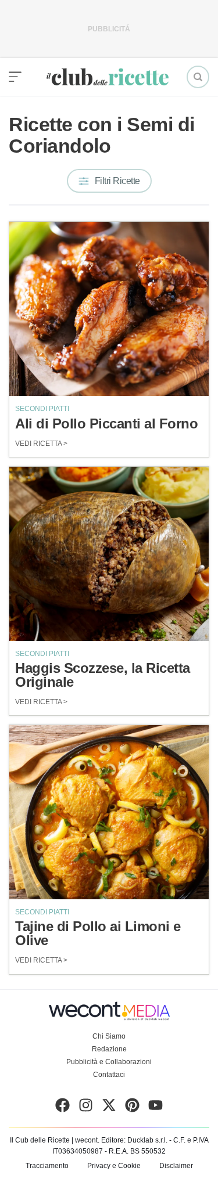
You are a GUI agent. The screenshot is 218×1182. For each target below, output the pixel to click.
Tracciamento (47, 1166)
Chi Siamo (109, 1036)
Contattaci (109, 1075)
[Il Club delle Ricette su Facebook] (62, 1108)
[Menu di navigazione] (15, 77)
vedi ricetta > (41, 443)
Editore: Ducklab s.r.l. (134, 1140)
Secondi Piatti (42, 409)
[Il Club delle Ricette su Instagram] (85, 1108)
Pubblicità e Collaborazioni (109, 1062)
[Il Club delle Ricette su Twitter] (109, 1108)
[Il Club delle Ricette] (107, 77)
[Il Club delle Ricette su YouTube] (155, 1108)
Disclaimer (176, 1166)
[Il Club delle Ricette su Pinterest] (132, 1108)
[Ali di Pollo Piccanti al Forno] (109, 309)
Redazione (109, 1049)
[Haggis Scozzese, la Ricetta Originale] (109, 554)
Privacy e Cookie (114, 1166)
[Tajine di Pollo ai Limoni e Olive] (109, 812)
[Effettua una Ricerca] (198, 77)
